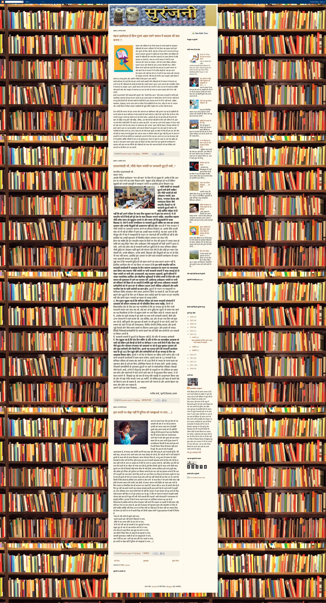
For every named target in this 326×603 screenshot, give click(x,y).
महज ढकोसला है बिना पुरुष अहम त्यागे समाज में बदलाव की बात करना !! (205, 231)
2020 (192, 324)
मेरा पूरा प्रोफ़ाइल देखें (194, 452)
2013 (192, 358)
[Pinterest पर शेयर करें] (163, 154)
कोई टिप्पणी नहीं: (147, 400)
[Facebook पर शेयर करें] (160, 154)
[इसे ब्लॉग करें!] (155, 154)
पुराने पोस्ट (175, 560)
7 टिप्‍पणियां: (146, 553)
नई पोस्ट (117, 560)
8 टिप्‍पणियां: (145, 154)
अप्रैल (194, 346)
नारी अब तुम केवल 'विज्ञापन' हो (205, 101)
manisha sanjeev (196, 388)
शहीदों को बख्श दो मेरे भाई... (205, 121)
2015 (192, 334)
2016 (192, 331)
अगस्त (194, 337)
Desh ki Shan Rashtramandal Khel (205, 56)
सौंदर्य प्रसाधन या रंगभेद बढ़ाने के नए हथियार (205, 206)
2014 (192, 354)
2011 (192, 365)
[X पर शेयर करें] (158, 154)
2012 (192, 361)
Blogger (169, 586)
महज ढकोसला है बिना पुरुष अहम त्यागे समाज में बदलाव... (202, 341)
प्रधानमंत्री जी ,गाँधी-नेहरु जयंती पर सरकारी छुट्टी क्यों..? (144, 166)
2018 (192, 327)
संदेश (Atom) (125, 565)
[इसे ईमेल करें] (153, 154)
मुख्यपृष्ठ (145, 560)
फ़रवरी (194, 350)
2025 (192, 320)
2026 (192, 317)
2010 (192, 368)
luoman (154, 586)
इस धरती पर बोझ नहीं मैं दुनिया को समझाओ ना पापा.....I (142, 412)
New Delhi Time (201, 33)
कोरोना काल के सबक (204, 163)
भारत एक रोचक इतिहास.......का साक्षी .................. (205, 185)
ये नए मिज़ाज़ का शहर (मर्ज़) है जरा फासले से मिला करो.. (205, 143)
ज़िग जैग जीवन (204, 251)
